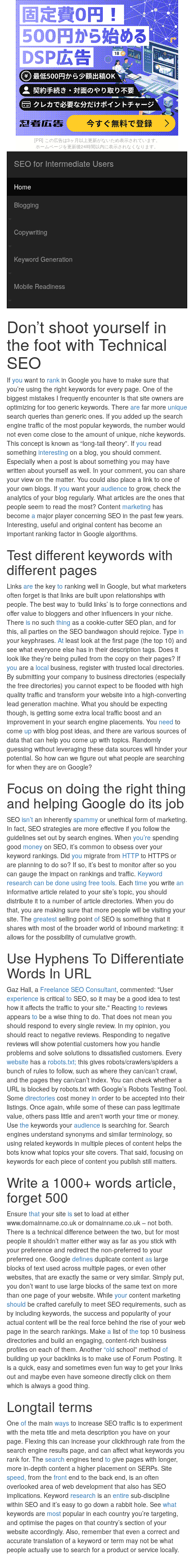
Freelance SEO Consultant (78, 989)
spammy (86, 819)
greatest (45, 918)
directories (40, 1097)
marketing (136, 506)
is (28, 622)
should (16, 1303)
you (17, 379)
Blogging (26, 204)
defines (82, 1258)
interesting (53, 452)
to (60, 585)
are (135, 406)
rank (53, 379)
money (32, 846)
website (17, 1061)
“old (109, 1349)
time (141, 882)
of (97, 918)
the (24, 1124)
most (54, 1513)
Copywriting (30, 231)
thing (63, 622)
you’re (142, 837)
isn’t (27, 819)
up (28, 730)
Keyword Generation (43, 259)
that (34, 1213)
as (148, 1258)
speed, (16, 1477)
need (166, 721)
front (60, 1477)
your (121, 1294)
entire (121, 1495)
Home (22, 186)
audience (114, 488)
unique (177, 406)
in (181, 631)
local (42, 667)
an (180, 882)
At (61, 640)
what (169, 1504)
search (55, 1459)
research (83, 1495)
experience (22, 998)
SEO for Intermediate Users (64, 163)
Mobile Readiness (39, 286)
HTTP (130, 855)
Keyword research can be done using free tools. (84, 878)
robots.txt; (62, 1061)
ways (62, 1422)
